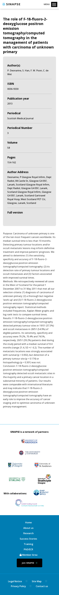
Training (28, 544)
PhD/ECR (28, 549)
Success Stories (28, 538)
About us (28, 528)
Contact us (42, 586)
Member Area (29, 554)
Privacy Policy (18, 586)
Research (28, 533)
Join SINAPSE (28, 562)
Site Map (37, 581)
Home (28, 522)
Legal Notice (15, 581)
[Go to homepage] (11, 5)
